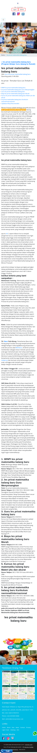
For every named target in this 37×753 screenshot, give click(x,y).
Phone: (4, 716)
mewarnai (4, 360)
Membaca (19, 348)
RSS (18, 730)
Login (15, 9)
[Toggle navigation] (3, 19)
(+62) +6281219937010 (12, 713)
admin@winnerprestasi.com (14, 719)
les (7, 234)
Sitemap (13, 730)
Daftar (22, 9)
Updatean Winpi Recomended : (10, 103)
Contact (22, 727)
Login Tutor (5, 730)
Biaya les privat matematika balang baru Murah (15, 93)
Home (3, 55)
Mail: (4, 719)
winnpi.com (28, 744)
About (9, 727)
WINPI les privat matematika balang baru (13, 87)
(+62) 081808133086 (13, 716)
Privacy (28, 727)
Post (13, 727)
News (17, 727)
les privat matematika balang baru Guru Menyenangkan (17, 89)
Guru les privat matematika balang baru (13, 91)
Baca (6, 341)
